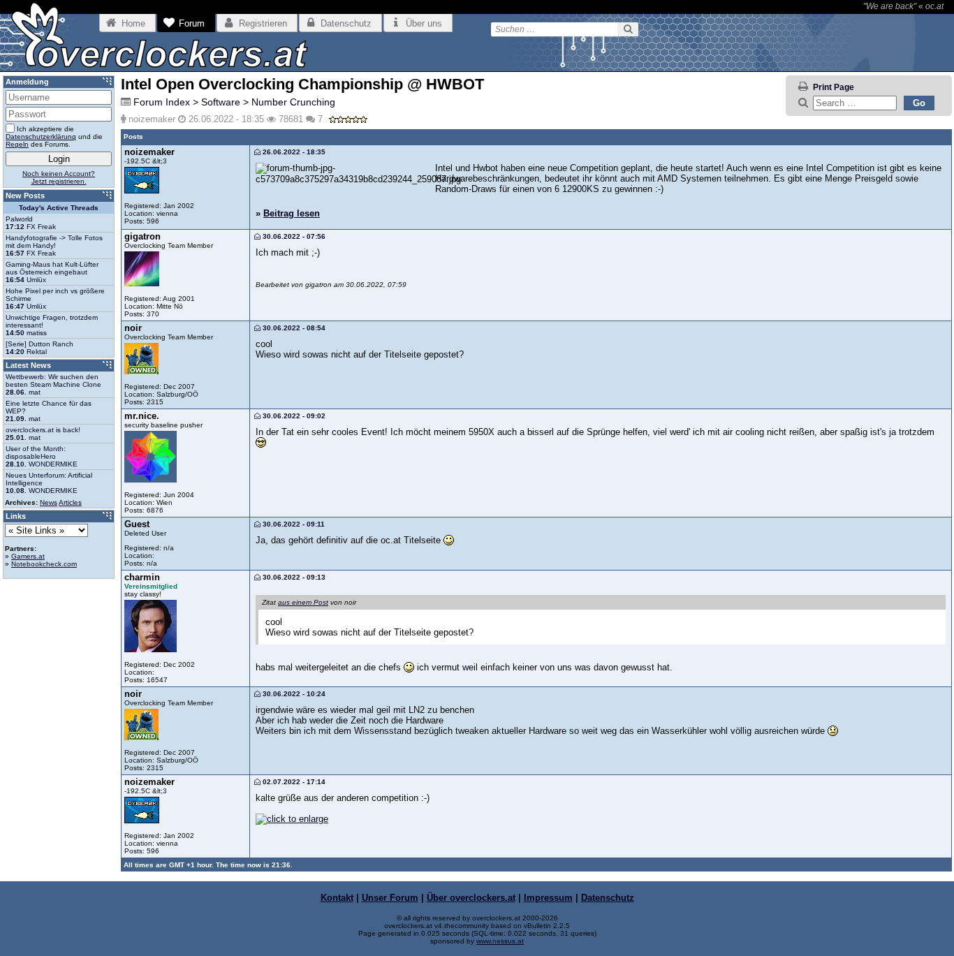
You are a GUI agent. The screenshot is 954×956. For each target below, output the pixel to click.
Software (220, 102)
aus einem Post (303, 602)
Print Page (833, 87)
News (48, 502)
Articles (70, 502)
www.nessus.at (500, 941)
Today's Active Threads (58, 208)
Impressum (548, 897)
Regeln (17, 144)
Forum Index (161, 102)
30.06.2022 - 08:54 (292, 328)
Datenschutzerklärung (41, 136)
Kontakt (337, 897)
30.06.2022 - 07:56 (292, 236)
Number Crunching (293, 102)
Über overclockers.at (471, 897)
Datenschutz (607, 897)
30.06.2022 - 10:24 (292, 694)
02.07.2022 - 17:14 (292, 782)
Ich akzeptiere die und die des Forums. (54, 136)
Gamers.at (28, 556)
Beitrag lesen (291, 213)
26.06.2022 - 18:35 (292, 152)
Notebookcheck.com (44, 564)
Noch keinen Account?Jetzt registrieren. (58, 177)
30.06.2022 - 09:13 (292, 577)
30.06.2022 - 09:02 (292, 416)
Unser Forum (390, 897)
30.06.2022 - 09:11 (292, 524)
